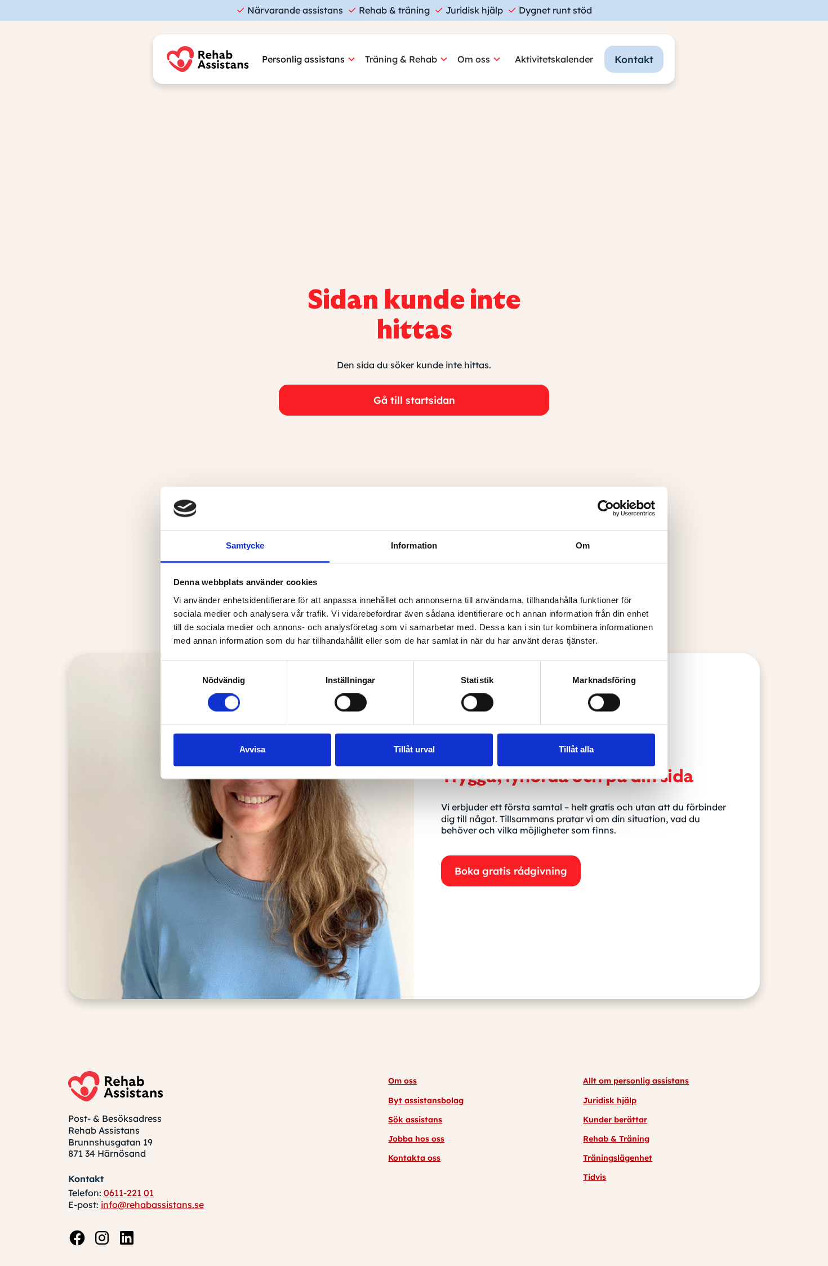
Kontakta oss (414, 1158)
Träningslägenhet (617, 1158)
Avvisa (252, 749)
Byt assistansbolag (426, 1100)
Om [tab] (583, 545)
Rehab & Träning (616, 1139)
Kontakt (634, 59)
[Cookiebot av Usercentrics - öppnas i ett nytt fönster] (606, 508)
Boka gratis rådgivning (511, 870)
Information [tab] (414, 545)
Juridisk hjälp (609, 1100)
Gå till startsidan (414, 400)
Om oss (402, 1081)
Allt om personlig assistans (636, 1081)
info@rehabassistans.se (152, 1204)
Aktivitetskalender (554, 59)
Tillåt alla (576, 749)
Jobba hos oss (416, 1139)
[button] (313, 59)
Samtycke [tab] (245, 545)
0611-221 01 (129, 1192)
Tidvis (594, 1177)
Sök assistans (415, 1120)
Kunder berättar (615, 1120)
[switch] (351, 703)
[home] (211, 59)
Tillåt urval (414, 749)
